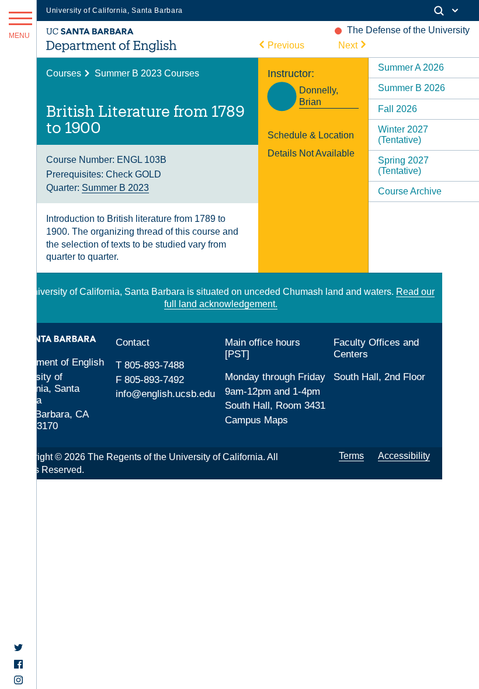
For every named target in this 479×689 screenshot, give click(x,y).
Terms (351, 456)
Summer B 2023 (115, 188)
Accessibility (404, 456)
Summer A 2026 (411, 67)
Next (347, 45)
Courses (63, 73)
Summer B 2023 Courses (147, 73)
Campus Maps (256, 420)
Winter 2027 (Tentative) (403, 134)
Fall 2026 (397, 109)
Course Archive (410, 191)
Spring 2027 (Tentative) (403, 165)
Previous (286, 45)
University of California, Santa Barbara (114, 10)
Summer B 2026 (411, 88)
